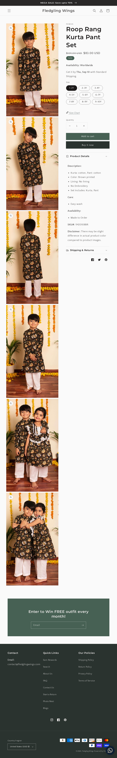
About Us (47, 674)
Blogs (45, 708)
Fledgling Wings (88, 751)
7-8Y (71, 102)
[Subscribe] (82, 625)
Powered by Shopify (101, 751)
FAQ (45, 681)
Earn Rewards (50, 660)
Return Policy (85, 667)
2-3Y (84, 88)
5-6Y (85, 95)
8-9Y (84, 102)
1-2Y (71, 88)
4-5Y (71, 95)
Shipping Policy (86, 660)
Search (46, 667)
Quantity (70, 120)
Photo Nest (48, 701)
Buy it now (88, 145)
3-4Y (97, 88)
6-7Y (98, 95)
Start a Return (50, 694)
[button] (9, 10)
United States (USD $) (20, 746)
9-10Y (98, 102)
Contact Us (48, 687)
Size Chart (74, 113)
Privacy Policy (85, 674)
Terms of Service (86, 681)
